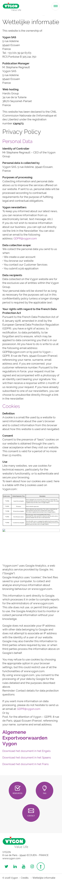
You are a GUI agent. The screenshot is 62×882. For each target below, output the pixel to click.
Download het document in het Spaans (26, 757)
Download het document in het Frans (25, 764)
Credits (24, 877)
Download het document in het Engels (26, 751)
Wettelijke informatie (43, 877)
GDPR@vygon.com (25, 238)
